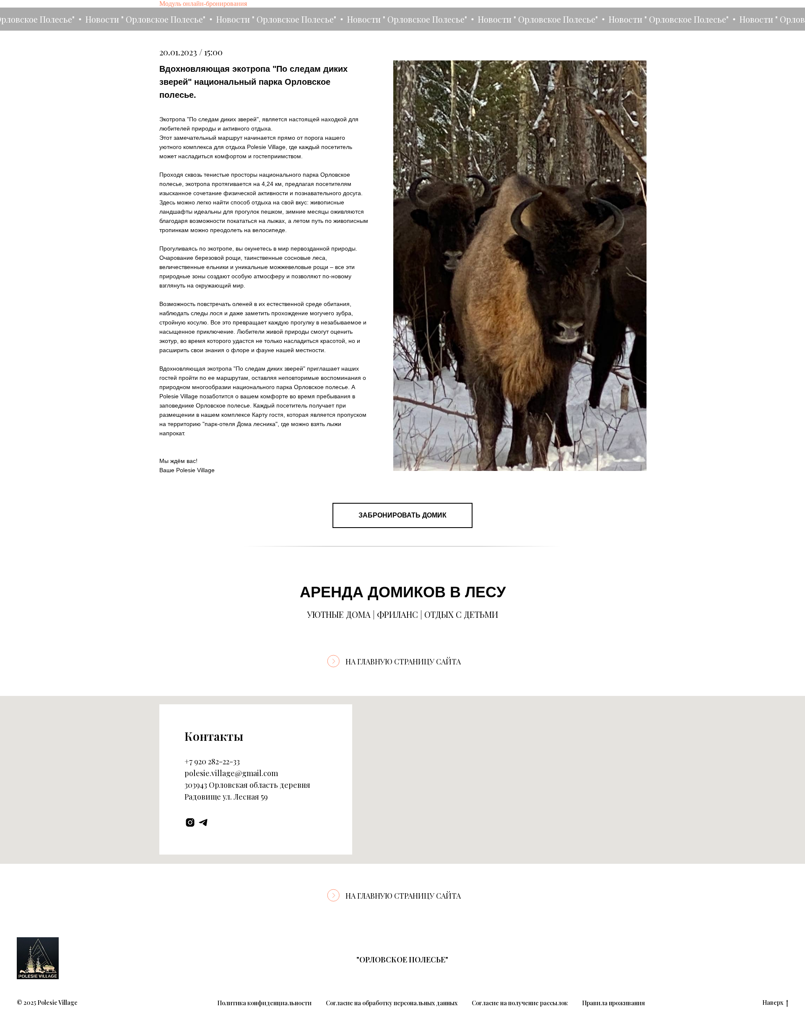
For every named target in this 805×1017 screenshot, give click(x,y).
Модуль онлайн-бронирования (203, 3)
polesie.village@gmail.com (231, 773)
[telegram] (203, 822)
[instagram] (190, 822)
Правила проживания (613, 1003)
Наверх (772, 1003)
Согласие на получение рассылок (520, 1003)
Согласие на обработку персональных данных (391, 1003)
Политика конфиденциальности (264, 1003)
